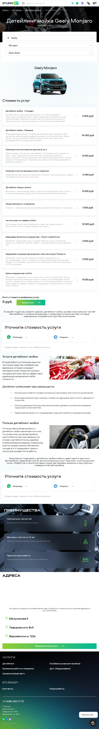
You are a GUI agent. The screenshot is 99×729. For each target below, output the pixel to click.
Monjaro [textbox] (13, 45)
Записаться (27, 302)
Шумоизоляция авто (13, 673)
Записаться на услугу (46, 645)
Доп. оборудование (60, 668)
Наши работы (57, 688)
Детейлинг (8, 663)
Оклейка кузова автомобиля (65, 663)
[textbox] (49, 38)
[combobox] (49, 38)
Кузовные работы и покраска (18, 668)
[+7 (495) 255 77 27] (88, 3)
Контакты (7, 688)
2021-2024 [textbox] (14, 52)
